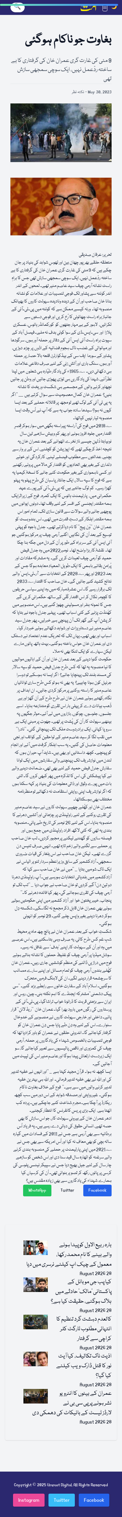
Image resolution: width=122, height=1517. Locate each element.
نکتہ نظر (78, 92)
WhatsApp (37, 1190)
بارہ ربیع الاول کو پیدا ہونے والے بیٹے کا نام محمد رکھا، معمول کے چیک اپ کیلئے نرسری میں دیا (69, 1255)
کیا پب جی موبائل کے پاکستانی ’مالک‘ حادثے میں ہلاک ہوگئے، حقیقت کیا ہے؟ (81, 1292)
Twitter (67, 1190)
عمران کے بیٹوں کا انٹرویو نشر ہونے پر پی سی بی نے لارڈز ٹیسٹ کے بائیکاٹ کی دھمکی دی (72, 1403)
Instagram (28, 1500)
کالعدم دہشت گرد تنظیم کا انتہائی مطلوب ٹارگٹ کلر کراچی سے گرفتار (84, 1329)
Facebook (97, 1190)
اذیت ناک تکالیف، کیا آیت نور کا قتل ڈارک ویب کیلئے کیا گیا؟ (84, 1366)
